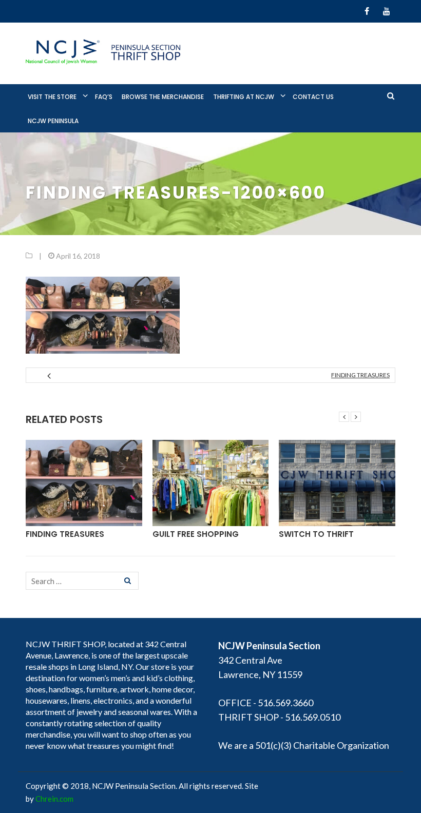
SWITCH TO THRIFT (316, 534)
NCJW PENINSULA (53, 121)
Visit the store (52, 96)
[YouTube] (386, 11)
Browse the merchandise (163, 96)
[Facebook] (367, 11)
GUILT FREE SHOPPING (195, 534)
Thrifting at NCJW (243, 96)
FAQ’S (103, 96)
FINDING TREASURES (360, 375)
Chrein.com (54, 798)
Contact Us (313, 96)
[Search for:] (82, 581)
